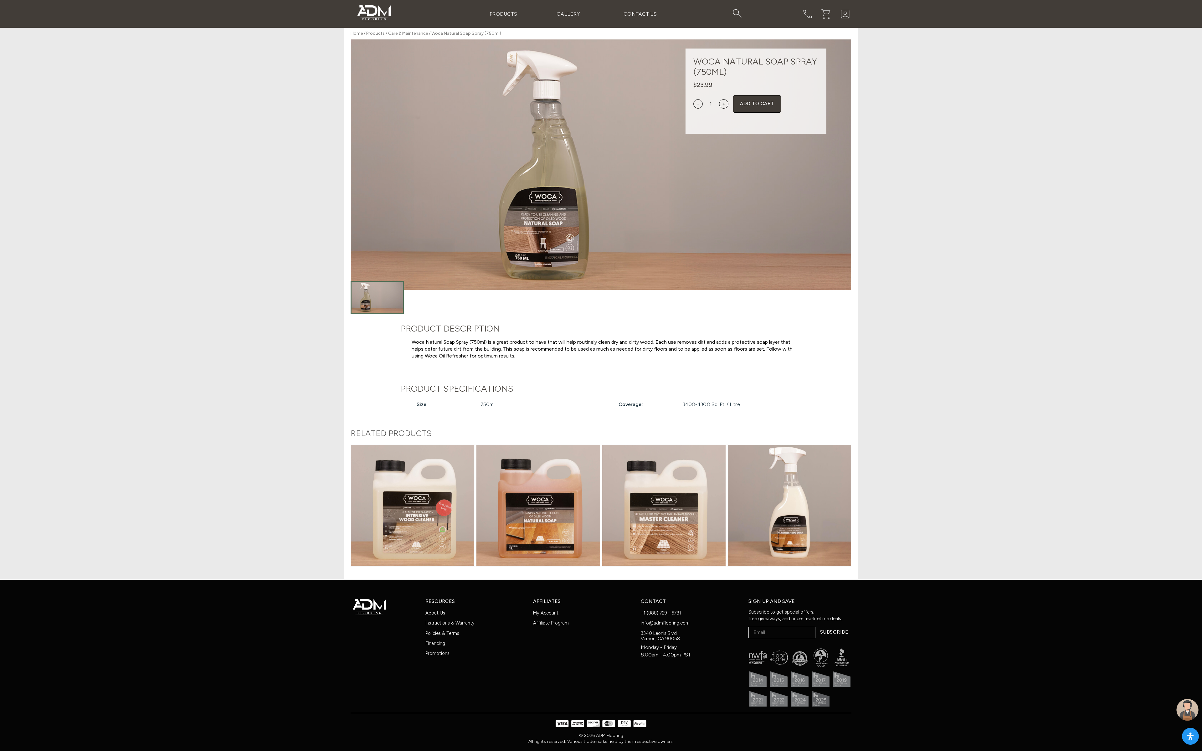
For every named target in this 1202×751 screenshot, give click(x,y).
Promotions (437, 653)
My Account (545, 613)
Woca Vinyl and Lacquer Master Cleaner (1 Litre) (664, 495)
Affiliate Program (551, 623)
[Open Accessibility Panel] (1190, 736)
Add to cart (757, 103)
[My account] (845, 14)
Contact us (640, 14)
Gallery (568, 14)
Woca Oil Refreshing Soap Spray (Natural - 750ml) (789, 495)
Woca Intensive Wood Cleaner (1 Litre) (413, 495)
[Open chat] (1187, 709)
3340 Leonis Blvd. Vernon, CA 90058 (660, 635)
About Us (435, 613)
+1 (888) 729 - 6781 (661, 613)
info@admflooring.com (665, 623)
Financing (435, 643)
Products (503, 14)
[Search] (737, 13)
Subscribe (834, 632)
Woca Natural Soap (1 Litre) (538, 495)
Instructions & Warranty (450, 623)
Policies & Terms (442, 633)
